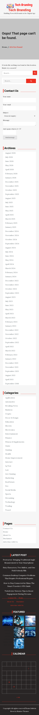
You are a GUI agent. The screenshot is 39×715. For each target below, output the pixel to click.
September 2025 (12, 194)
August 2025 (10, 198)
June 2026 (9, 161)
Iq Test (8, 466)
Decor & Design (11, 418)
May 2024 (9, 260)
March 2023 (10, 318)
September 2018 (12, 383)
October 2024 (11, 239)
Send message (10, 137)
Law (7, 470)
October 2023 (11, 289)
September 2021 (12, 371)
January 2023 (10, 326)
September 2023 (12, 293)
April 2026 (9, 169)
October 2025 (11, 190)
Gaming (8, 450)
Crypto (8, 414)
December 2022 (11, 330)
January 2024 (10, 276)
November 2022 (12, 334)
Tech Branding (19, 10)
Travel (8, 510)
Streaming (9, 498)
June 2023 (9, 305)
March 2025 (10, 219)
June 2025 (9, 206)
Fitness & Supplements (14, 442)
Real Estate (10, 482)
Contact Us (8, 528)
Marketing (9, 478)
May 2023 (9, 309)
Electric (8, 426)
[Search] (35, 73)
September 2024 (12, 243)
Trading (8, 506)
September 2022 (12, 342)
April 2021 (9, 379)
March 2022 (10, 351)
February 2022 (11, 355)
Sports (8, 494)
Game (7, 446)
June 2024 (9, 256)
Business (8, 410)
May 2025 (9, 211)
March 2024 (10, 268)
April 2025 (9, 215)
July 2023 (9, 301)
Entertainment (11, 434)
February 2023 (11, 322)
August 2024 (10, 248)
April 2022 (9, 346)
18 (9, 682)
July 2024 (9, 252)
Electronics (10, 430)
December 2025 (11, 182)
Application (10, 398)
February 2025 (11, 223)
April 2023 (9, 313)
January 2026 (10, 178)
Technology (10, 502)
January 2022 (10, 359)
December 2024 (12, 231)
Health (8, 454)
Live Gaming (10, 474)
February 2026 (11, 173)
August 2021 (10, 375)
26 (14, 687)
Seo (6, 486)
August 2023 (10, 297)
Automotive (10, 402)
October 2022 (11, 338)
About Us (7, 535)
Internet (8, 462)
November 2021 (11, 367)
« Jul (18, 697)
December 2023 (11, 281)
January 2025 (10, 227)
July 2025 (9, 202)
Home (5, 532)
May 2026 (9, 165)
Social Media (10, 490)
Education (9, 422)
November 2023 (12, 285)
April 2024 (9, 264)
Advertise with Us (10, 542)
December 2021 (11, 363)
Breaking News (11, 406)
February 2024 (11, 272)
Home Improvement (13, 458)
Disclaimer (7, 538)
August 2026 (10, 153)
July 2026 (9, 157)
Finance (8, 438)
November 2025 (11, 186)
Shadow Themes (23, 711)
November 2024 (12, 235)
